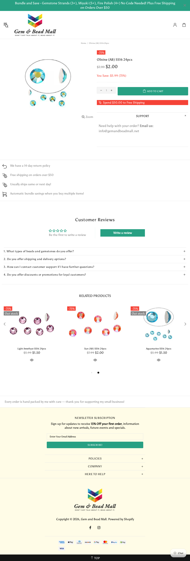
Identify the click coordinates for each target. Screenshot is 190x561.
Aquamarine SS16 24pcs (158, 348)
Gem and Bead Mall (35, 25)
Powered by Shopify (121, 519)
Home (83, 43)
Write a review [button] (122, 233)
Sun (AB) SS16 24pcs (95, 348)
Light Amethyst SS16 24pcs (31, 348)
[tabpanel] (31, 338)
